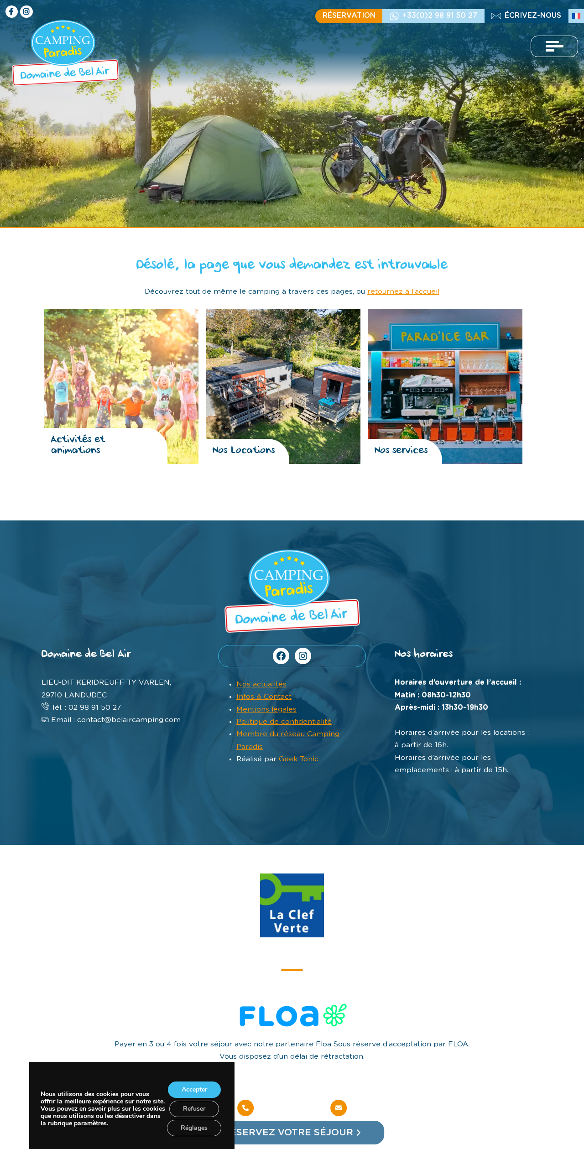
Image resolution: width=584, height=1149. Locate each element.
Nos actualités (261, 684)
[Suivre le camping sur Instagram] (26, 11)
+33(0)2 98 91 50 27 (439, 15)
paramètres (90, 1123)
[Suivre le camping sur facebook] (11, 11)
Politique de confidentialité (284, 721)
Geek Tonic (298, 759)
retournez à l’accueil (403, 291)
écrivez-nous (533, 15)
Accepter (194, 1089)
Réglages (194, 1127)
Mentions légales (266, 709)
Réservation (349, 15)
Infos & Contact (264, 696)
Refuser (194, 1108)
